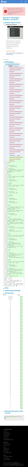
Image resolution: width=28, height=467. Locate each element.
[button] (21, 1)
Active (21, 296)
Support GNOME (7, 433)
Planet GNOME (7, 459)
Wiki (4, 446)
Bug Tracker (6, 451)
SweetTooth (22, 465)
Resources (6, 442)
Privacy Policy (6, 438)
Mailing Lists (6, 448)
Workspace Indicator (11, 24)
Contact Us (6, 436)
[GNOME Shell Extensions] (3, 1)
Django (17, 465)
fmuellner (20, 24)
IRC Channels (6, 449)
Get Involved (6, 432)
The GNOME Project (8, 429)
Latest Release (6, 458)
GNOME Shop (6, 435)
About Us (5, 430)
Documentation (7, 445)
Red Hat (11, 465)
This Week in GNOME (8, 456)
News (5, 455)
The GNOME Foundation (9, 439)
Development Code (7, 452)
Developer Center (7, 443)
